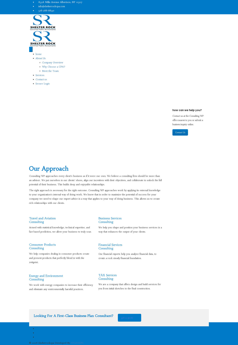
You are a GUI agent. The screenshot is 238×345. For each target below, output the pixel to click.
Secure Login (43, 83)
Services (40, 75)
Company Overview (52, 62)
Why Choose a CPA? (53, 66)
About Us (41, 58)
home (39, 54)
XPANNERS (77, 342)
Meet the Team (50, 70)
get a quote (127, 317)
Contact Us (180, 132)
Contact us (41, 79)
